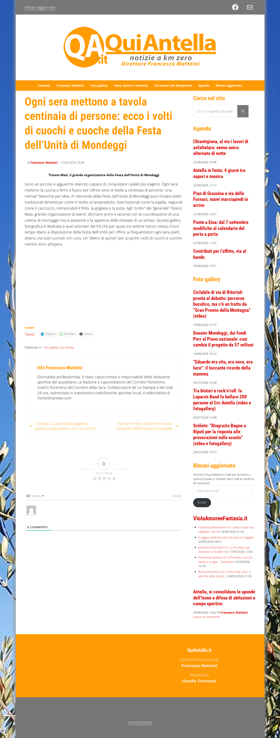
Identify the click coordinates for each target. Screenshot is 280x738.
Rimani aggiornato (40, 7)
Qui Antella (67, 347)
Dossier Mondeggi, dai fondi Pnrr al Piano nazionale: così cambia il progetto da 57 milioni (223, 339)
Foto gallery (51, 347)
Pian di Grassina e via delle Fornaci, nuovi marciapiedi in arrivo (220, 199)
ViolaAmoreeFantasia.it (220, 518)
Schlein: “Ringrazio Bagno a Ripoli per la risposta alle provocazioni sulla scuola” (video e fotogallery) (219, 434)
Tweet (30, 333)
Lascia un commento (206, 617)
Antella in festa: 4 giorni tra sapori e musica (219, 173)
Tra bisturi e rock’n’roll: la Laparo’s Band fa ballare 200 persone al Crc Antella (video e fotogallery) (222, 399)
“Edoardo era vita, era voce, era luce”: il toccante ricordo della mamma (223, 368)
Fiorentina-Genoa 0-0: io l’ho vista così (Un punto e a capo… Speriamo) (225, 559)
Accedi (176, 496)
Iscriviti (202, 502)
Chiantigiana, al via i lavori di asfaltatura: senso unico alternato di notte (220, 147)
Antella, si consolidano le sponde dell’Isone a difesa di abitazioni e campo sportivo (224, 598)
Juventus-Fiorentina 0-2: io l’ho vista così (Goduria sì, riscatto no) (224, 549)
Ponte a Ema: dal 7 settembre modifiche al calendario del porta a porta (220, 228)
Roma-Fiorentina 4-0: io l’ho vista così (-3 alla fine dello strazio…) (224, 574)
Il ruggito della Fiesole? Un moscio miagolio (226, 537)
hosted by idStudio (140, 722)
